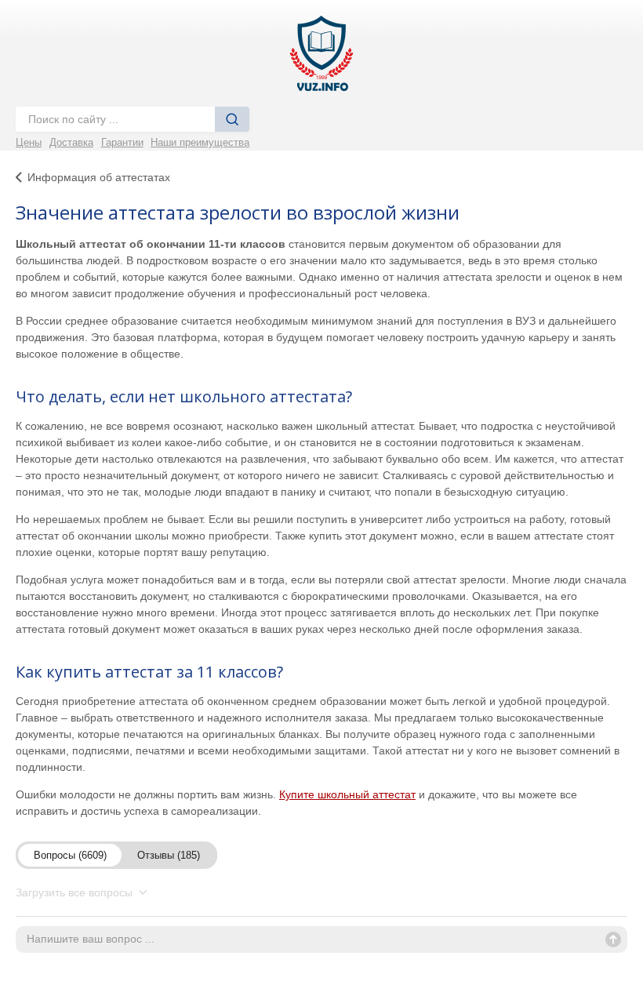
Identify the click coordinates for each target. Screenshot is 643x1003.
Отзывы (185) (168, 855)
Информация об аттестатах (98, 177)
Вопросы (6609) (70, 855)
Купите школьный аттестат (347, 794)
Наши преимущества (200, 142)
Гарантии (122, 142)
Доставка (71, 142)
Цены (29, 142)
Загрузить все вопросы (76, 892)
